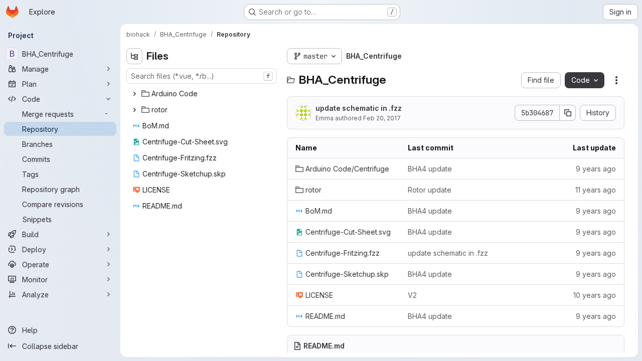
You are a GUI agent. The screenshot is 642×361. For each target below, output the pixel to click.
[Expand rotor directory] (134, 110)
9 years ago (596, 168)
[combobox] (201, 76)
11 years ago (595, 190)
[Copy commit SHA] (568, 113)
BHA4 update (430, 168)
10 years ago (594, 295)
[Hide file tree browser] (134, 56)
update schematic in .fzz (358, 108)
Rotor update (429, 190)
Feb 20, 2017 (382, 118)
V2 (412, 295)
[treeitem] (202, 94)
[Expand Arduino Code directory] (134, 94)
